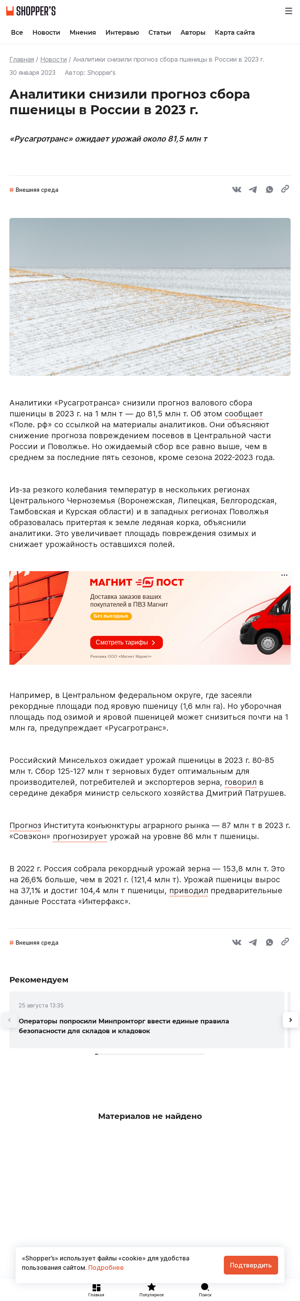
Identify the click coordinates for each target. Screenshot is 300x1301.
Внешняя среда (37, 189)
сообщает (244, 413)
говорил (241, 782)
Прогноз (25, 825)
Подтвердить (251, 1265)
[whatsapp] (269, 190)
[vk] (236, 190)
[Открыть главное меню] (288, 11)
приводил (188, 890)
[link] (146, 1019)
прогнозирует (80, 836)
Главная (21, 59)
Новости (53, 59)
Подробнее (105, 1267)
